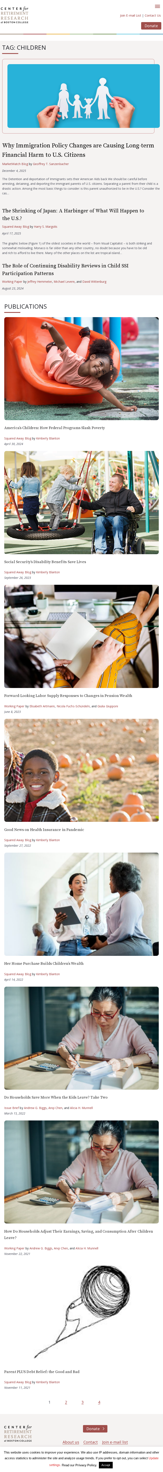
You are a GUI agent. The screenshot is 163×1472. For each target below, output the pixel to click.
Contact (90, 1442)
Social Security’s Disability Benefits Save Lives (45, 561)
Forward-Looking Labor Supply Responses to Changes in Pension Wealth (68, 695)
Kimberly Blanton (48, 438)
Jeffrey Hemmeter (39, 282)
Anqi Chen (55, 1108)
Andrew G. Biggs (35, 1108)
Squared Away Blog (15, 227)
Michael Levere (64, 282)
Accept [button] (105, 1465)
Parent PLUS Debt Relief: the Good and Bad (41, 1371)
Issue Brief (11, 1108)
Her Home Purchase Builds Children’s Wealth (44, 963)
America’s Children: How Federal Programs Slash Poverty (54, 427)
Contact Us (153, 15)
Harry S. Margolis (46, 227)
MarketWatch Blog (15, 164)
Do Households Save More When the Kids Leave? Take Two (56, 1097)
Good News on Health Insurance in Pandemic (44, 829)
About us (71, 1442)
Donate (151, 25)
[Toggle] (157, 6)
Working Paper (12, 282)
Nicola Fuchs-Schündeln (73, 706)
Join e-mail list (115, 1442)
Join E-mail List (130, 15)
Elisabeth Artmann (42, 706)
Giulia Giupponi (107, 706)
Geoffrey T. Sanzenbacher (51, 164)
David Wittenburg (94, 282)
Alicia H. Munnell (81, 1108)
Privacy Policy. (86, 1465)
